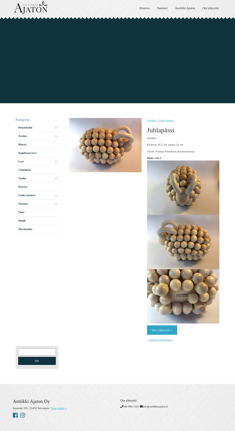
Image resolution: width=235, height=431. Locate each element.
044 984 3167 (131, 406)
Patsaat (22, 186)
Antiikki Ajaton (185, 8)
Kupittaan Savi (27, 152)
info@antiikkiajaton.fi (155, 406)
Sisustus (23, 203)
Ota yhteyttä (210, 8)
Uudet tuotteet (166, 120)
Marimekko (25, 229)
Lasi (21, 161)
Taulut (22, 178)
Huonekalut (25, 127)
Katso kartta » (59, 408)
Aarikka (151, 120)
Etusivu (145, 8)
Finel (21, 212)
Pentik (22, 220)
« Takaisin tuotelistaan (160, 339)
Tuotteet (162, 8)
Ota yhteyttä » (162, 330)
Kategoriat (23, 119)
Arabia (22, 136)
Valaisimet (24, 169)
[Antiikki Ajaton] (46, 7)
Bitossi (22, 144)
